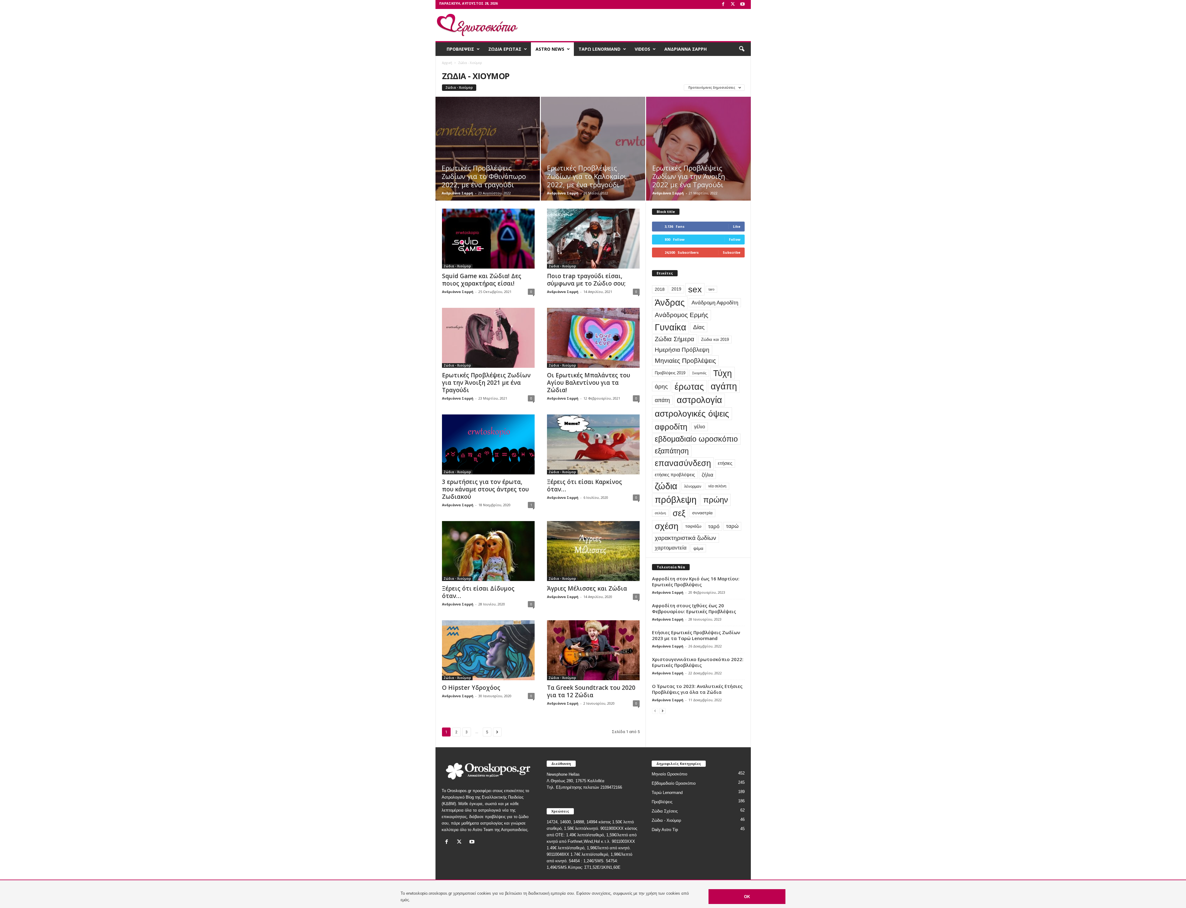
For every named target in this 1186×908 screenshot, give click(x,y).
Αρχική (447, 63)
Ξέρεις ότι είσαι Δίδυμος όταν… (478, 592)
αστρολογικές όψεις (692, 413)
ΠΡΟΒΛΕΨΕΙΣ (460, 49)
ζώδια (666, 486)
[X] (733, 4)
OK (747, 896)
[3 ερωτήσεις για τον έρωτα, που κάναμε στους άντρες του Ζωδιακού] (488, 444)
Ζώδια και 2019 (715, 339)
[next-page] (662, 710)
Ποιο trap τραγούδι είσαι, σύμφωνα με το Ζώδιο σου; (586, 279)
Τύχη (722, 373)
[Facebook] (723, 4)
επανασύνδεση (683, 463)
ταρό (713, 526)
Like (736, 226)
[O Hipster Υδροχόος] (488, 650)
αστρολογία (699, 400)
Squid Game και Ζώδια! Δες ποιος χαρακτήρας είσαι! (481, 279)
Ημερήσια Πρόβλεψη (682, 349)
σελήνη (660, 513)
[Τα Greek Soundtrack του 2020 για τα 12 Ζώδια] (593, 650)
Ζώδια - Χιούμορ (459, 87)
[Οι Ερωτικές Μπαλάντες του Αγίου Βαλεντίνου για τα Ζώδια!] (593, 338)
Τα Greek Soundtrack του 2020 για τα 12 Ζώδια (591, 691)
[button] (741, 49)
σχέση (667, 526)
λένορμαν (692, 486)
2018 (660, 289)
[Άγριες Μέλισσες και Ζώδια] (593, 551)
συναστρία (702, 512)
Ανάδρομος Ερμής (681, 314)
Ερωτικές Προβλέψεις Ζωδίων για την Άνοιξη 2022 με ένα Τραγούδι (688, 176)
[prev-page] (655, 710)
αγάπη (724, 386)
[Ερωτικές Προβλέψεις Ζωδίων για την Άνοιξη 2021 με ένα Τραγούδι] (488, 338)
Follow (734, 239)
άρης (661, 386)
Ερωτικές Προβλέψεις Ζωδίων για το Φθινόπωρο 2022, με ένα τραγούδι (484, 176)
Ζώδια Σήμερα (674, 339)
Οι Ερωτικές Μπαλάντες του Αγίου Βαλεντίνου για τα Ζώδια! (588, 382)
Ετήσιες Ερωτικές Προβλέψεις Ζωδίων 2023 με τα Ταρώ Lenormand (696, 635)
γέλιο (699, 426)
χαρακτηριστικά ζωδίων (685, 538)
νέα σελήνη (717, 486)
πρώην (715, 499)
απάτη (662, 400)
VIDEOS (642, 49)
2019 (676, 289)
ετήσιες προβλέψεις (675, 474)
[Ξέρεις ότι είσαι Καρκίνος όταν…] (593, 444)
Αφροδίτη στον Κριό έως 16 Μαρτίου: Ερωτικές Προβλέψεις (695, 581)
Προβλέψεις (662, 802)
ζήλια (707, 474)
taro (711, 289)
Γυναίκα (670, 327)
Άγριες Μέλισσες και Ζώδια (587, 588)
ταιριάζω (693, 526)
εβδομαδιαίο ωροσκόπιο (696, 439)
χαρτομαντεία (671, 548)
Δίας (698, 327)
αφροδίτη (671, 426)
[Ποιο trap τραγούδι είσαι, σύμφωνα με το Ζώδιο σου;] (593, 239)
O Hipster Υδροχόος (471, 688)
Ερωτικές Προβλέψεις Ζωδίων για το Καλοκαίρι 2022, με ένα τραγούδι (586, 176)
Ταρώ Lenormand (667, 792)
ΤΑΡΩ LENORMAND (599, 49)
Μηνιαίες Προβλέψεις (685, 360)
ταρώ (732, 526)
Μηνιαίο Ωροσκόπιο (669, 774)
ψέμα (698, 548)
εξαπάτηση (672, 451)
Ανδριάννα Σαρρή (457, 193)
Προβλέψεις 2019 (670, 373)
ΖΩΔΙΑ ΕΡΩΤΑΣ (504, 49)
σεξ (679, 513)
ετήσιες (725, 463)
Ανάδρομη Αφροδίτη (715, 302)
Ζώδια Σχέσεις (665, 811)
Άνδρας (670, 303)
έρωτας (689, 386)
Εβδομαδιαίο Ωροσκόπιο (674, 783)
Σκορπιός (699, 373)
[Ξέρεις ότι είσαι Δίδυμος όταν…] (488, 551)
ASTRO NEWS (550, 49)
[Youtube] (742, 4)
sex (695, 289)
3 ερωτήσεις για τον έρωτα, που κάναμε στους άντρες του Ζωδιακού (485, 489)
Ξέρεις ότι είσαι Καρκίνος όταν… (584, 485)
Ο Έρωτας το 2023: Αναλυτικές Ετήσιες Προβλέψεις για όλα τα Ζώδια (697, 689)
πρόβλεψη (675, 500)
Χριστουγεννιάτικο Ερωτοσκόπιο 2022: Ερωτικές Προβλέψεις (697, 662)
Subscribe (731, 252)
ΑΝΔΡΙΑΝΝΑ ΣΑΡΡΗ (685, 49)
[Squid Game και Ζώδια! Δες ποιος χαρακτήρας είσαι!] (488, 239)
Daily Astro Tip (665, 829)
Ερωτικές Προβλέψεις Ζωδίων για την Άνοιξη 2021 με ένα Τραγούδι (486, 382)
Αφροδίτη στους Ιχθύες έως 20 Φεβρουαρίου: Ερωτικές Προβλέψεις (694, 608)
